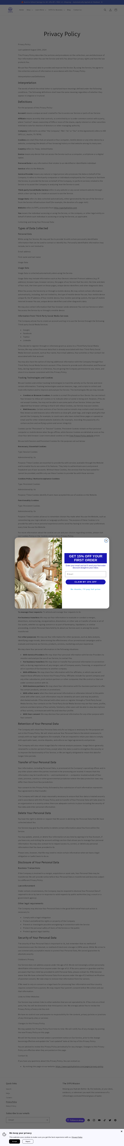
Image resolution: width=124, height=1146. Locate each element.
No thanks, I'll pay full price (86, 589)
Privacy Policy (77, 1137)
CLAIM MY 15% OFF (86, 582)
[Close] (121, 1131)
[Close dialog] (106, 540)
